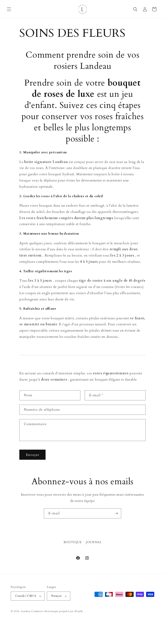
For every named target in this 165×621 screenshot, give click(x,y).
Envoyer (32, 455)
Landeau (26, 611)
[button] (9, 9)
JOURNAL (93, 542)
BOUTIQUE (73, 542)
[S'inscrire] (116, 513)
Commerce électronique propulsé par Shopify (57, 611)
